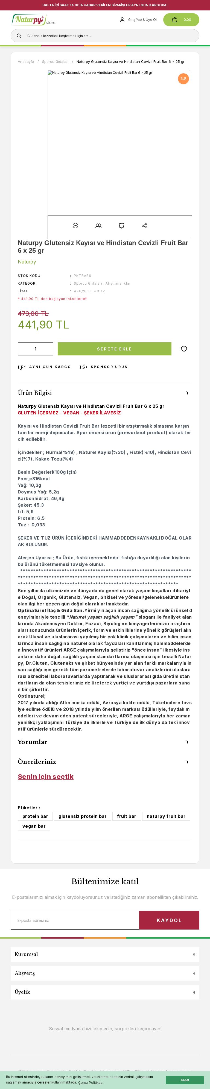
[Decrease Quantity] (23, 349)
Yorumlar (33, 742)
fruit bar (126, 816)
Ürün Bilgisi (35, 393)
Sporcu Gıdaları (88, 283)
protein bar (35, 816)
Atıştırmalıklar (118, 283)
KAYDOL (169, 920)
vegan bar (34, 826)
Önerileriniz (37, 762)
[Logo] (42, 19)
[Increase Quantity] (48, 349)
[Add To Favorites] (184, 348)
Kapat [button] (185, 1080)
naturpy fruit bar (166, 816)
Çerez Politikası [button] (90, 1082)
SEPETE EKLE (114, 349)
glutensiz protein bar (83, 816)
